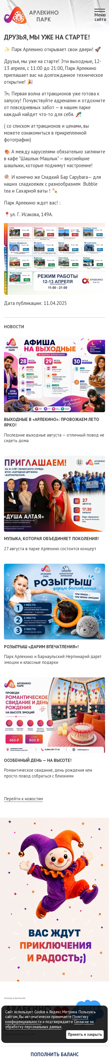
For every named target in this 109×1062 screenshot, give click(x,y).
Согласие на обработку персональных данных (49, 1024)
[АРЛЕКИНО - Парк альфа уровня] (31, 15)
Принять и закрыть (85, 1034)
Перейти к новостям (23, 799)
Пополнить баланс (55, 1054)
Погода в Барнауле (15, 998)
